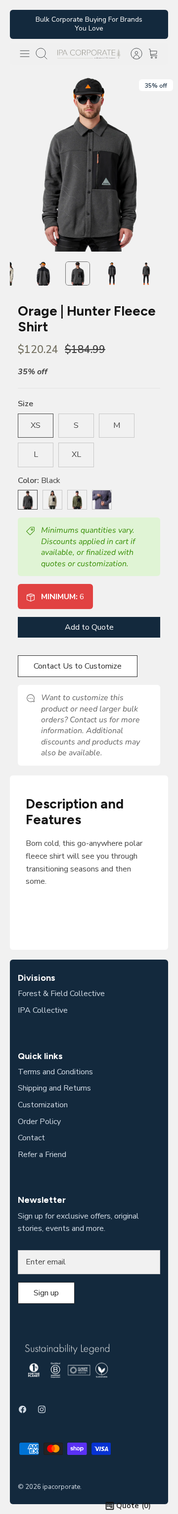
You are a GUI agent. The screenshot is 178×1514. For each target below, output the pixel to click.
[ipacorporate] (89, 53)
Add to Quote (89, 627)
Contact (31, 1137)
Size (25, 403)
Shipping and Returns (54, 1088)
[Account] (131, 53)
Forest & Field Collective (61, 993)
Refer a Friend (42, 1154)
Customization (43, 1104)
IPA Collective (43, 1010)
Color (39, 480)
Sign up (46, 1293)
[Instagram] (41, 1409)
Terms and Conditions (55, 1071)
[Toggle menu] (25, 53)
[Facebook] (22, 1409)
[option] (89, 163)
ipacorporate (61, 1486)
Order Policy (39, 1121)
